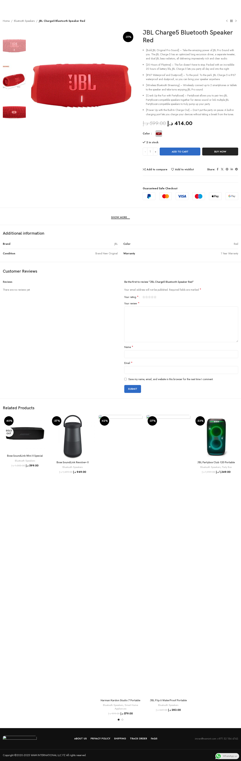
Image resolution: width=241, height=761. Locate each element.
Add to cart (180, 151)
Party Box (227, 467)
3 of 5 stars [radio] (149, 297)
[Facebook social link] (217, 169)
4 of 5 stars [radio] (152, 297)
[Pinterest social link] (227, 169)
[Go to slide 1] (119, 720)
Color (147, 133)
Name (128, 347)
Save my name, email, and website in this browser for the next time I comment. (170, 379)
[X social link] (222, 169)
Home (6, 21)
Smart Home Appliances (126, 706)
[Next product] (236, 21)
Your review (132, 303)
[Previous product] (227, 21)
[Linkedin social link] (232, 169)
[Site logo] (21, 8)
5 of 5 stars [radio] (155, 297)
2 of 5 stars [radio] (146, 297)
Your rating (131, 297)
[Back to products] (231, 21)
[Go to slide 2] (122, 720)
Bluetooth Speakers (24, 21)
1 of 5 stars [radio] (143, 297)
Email (128, 363)
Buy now (220, 151)
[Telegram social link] (236, 169)
